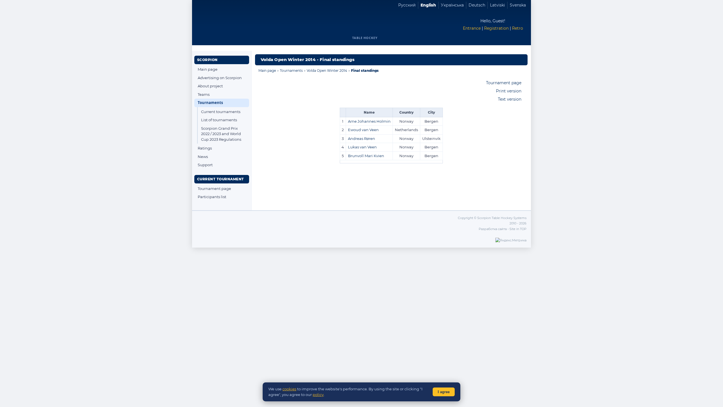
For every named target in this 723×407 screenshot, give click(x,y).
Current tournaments (220, 111)
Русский (407, 5)
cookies (289, 389)
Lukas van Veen (362, 147)
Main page (207, 69)
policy (318, 394)
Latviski (497, 5)
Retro (517, 28)
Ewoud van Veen (363, 129)
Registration (496, 28)
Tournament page (214, 188)
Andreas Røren (361, 138)
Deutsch (477, 5)
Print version (508, 91)
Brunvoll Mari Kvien (366, 155)
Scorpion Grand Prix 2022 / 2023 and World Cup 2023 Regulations (221, 134)
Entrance (472, 28)
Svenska (518, 5)
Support (205, 165)
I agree (444, 392)
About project (210, 86)
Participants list (212, 196)
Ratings (205, 148)
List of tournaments (219, 120)
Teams (204, 94)
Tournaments (210, 102)
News (203, 156)
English (428, 5)
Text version (509, 99)
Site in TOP (517, 229)
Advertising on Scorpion (220, 77)
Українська (452, 5)
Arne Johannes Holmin (369, 121)
